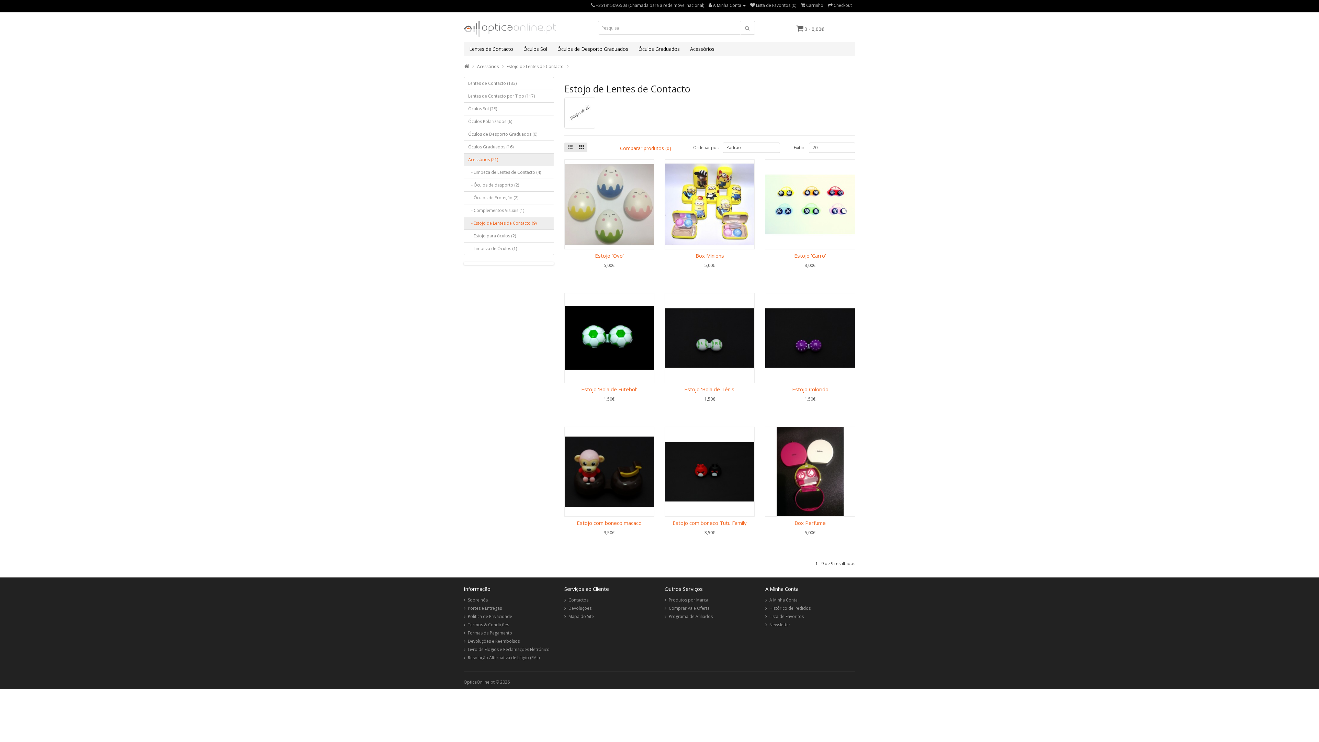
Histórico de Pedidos (790, 608)
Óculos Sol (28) (482, 109)
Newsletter (779, 625)
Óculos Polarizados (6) (490, 121)
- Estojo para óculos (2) (492, 236)
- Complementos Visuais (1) (496, 210)
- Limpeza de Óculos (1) (492, 248)
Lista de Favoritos (786, 616)
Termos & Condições (488, 625)
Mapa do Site (581, 616)
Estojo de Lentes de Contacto (535, 66)
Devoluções (579, 608)
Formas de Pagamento (490, 633)
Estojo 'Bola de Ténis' (709, 389)
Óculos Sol (535, 49)
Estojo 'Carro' (810, 255)
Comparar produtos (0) (645, 148)
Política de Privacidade (490, 616)
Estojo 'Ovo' (609, 255)
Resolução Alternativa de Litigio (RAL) (504, 658)
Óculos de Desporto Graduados (592, 49)
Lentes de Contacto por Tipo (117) (501, 96)
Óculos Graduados (659, 49)
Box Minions (710, 255)
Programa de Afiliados (691, 616)
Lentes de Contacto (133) (492, 83)
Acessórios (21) (483, 159)
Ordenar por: (706, 147)
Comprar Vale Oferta (689, 608)
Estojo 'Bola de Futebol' (609, 389)
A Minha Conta (783, 600)
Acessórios (702, 49)
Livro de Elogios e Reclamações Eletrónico (509, 649)
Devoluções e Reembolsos (494, 641)
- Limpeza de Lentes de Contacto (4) (504, 172)
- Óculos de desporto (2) (493, 185)
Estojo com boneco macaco (609, 522)
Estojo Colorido (810, 389)
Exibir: (799, 147)
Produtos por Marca (688, 600)
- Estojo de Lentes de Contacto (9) (502, 223)
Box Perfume (810, 522)
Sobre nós (478, 600)
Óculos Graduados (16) (491, 147)
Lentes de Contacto (491, 49)
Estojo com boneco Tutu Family (710, 522)
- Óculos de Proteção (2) (493, 198)
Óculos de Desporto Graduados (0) (502, 134)
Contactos (578, 600)
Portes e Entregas (485, 608)
